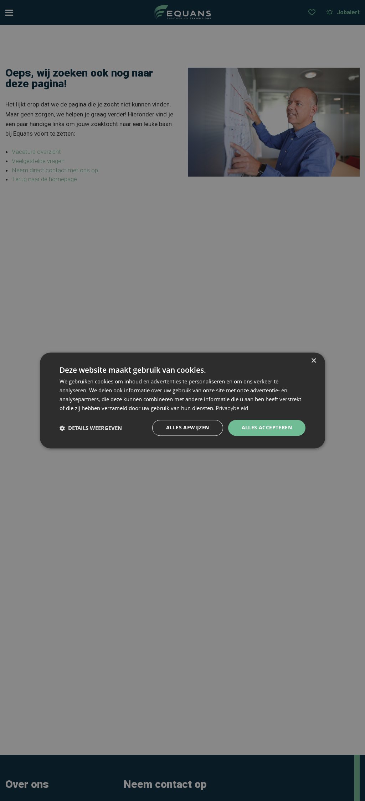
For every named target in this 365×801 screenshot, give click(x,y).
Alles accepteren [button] (267, 427)
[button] (91, 428)
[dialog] (182, 400)
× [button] (313, 360)
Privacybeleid (232, 408)
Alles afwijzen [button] (187, 427)
